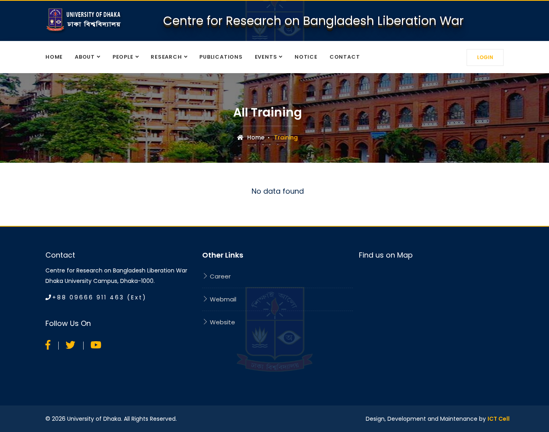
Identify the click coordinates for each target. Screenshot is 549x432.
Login (485, 57)
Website (221, 322)
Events (266, 57)
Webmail (222, 299)
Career (219, 276)
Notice (306, 57)
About (85, 57)
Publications (220, 57)
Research (166, 57)
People (123, 57)
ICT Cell (499, 419)
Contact (345, 57)
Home (54, 57)
